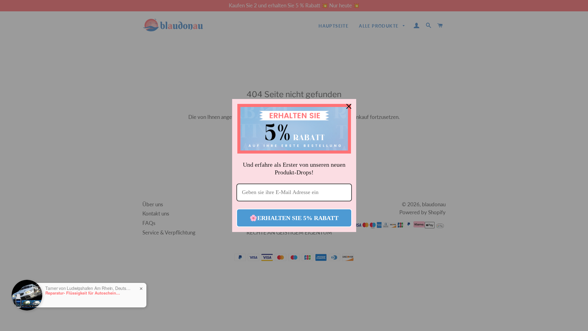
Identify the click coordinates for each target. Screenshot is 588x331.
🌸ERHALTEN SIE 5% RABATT (294, 218)
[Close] (348, 106)
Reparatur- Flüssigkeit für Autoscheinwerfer (83, 293)
